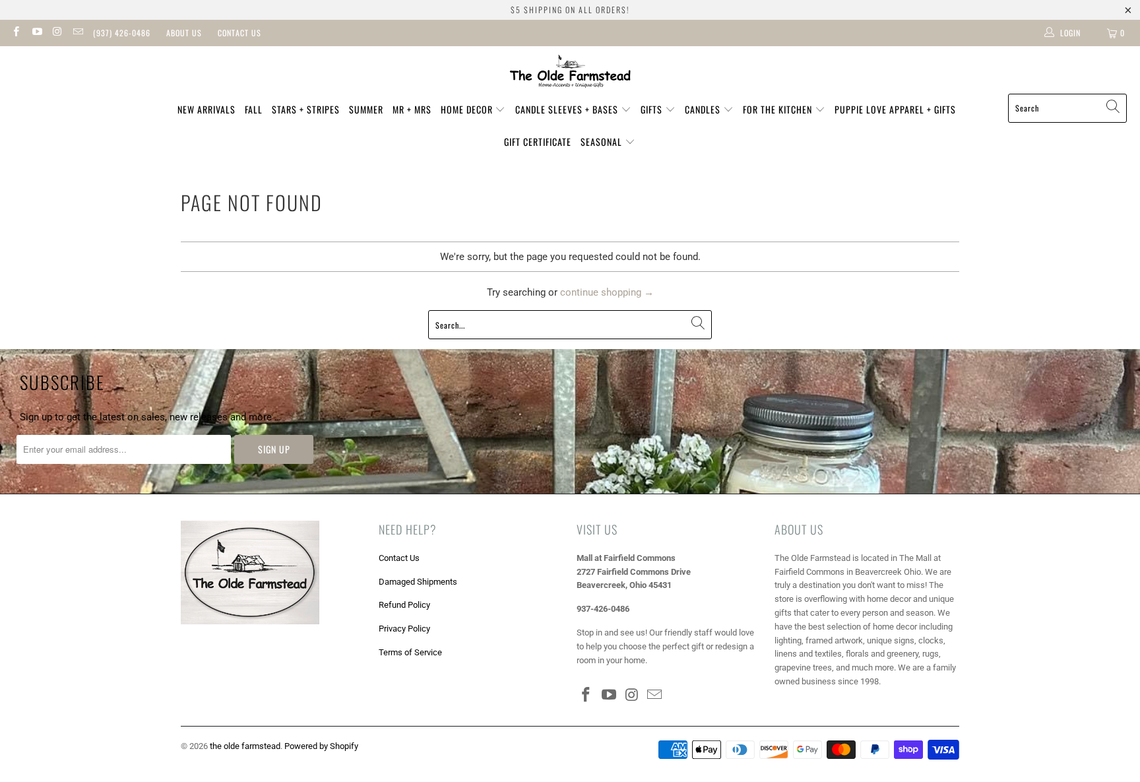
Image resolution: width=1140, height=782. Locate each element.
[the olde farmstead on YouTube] (36, 33)
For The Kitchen (779, 109)
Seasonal (603, 141)
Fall (254, 109)
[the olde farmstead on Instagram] (57, 33)
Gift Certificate (537, 141)
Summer (366, 109)
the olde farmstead (245, 746)
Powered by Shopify (321, 746)
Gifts (653, 109)
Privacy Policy (404, 629)
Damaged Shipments (418, 582)
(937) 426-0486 (121, 32)
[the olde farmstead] (570, 73)
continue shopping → (607, 292)
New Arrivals (206, 109)
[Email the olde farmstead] (77, 33)
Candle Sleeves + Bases (568, 109)
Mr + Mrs (412, 109)
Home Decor (468, 109)
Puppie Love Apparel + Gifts (895, 109)
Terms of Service (410, 652)
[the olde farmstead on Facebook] (15, 33)
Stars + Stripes (306, 109)
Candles (704, 109)
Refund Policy (404, 605)
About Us (184, 32)
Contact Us (239, 32)
